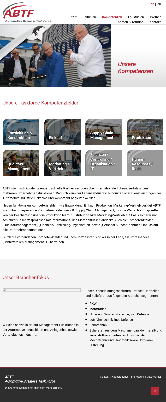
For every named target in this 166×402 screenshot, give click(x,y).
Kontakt (155, 22)
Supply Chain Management (101, 135)
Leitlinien (89, 17)
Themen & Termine (129, 22)
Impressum (137, 376)
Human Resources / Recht (142, 164)
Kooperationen (120, 376)
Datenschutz (154, 376)
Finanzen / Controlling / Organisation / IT (102, 161)
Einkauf (55, 137)
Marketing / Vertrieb (59, 166)
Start (73, 17)
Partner (155, 17)
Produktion (141, 137)
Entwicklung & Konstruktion (19, 135)
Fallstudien (136, 17)
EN (159, 4)
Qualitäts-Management (18, 166)
